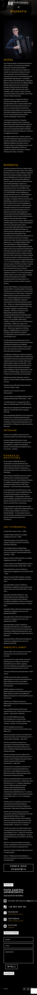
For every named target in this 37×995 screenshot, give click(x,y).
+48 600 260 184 (17, 907)
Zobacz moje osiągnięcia (18, 867)
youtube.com (11, 927)
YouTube (12, 925)
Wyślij (11, 967)
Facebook (13, 912)
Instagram (13, 919)
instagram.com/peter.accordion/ (15, 920)
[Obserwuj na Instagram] (28, 989)
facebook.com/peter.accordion (15, 914)
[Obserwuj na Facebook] (24, 989)
